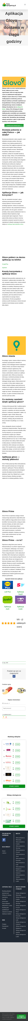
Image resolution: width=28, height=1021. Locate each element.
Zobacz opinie (8, 745)
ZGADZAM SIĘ (21, 1016)
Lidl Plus (7, 592)
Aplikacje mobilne (6, 913)
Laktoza (4, 853)
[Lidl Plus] (7, 585)
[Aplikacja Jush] (7, 600)
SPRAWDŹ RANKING (14, 786)
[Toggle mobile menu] (25, 4)
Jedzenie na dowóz (7, 911)
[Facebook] (4, 840)
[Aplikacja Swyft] (20, 585)
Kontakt (4, 928)
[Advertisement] (14, 62)
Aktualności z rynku (7, 905)
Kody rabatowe (6, 903)
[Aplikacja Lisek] (20, 600)
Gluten (4, 851)
